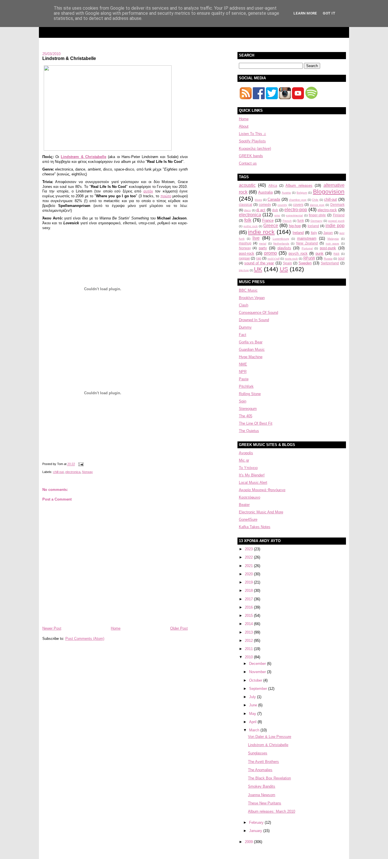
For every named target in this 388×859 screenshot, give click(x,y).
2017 (249, 599)
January (256, 831)
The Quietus (249, 431)
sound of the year (259, 263)
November (258, 672)
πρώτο (165, 196)
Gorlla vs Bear (250, 342)
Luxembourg (281, 238)
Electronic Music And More (261, 512)
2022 (249, 557)
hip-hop (295, 226)
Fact (242, 335)
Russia (328, 258)
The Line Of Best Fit (255, 423)
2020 (249, 574)
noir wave (332, 243)
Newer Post (51, 628)
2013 (249, 632)
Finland (339, 215)
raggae (244, 258)
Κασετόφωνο (249, 497)
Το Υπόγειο (248, 468)
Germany (316, 220)
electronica (72, 472)
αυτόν (148, 191)
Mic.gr (244, 460)
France (268, 220)
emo (277, 215)
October (256, 680)
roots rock (291, 258)
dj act (260, 210)
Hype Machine (250, 357)
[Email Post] (80, 464)
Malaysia (333, 238)
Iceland (313, 226)
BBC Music (248, 290)
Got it (329, 13)
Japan (328, 233)
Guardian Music (252, 349)
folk (247, 220)
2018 (249, 590)
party (263, 248)
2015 (249, 615)
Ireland (298, 233)
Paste (244, 379)
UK (258, 269)
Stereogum (248, 408)
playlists (284, 248)
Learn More (305, 13)
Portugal (307, 248)
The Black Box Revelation (269, 778)
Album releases (298, 185)
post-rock (246, 253)
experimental (294, 215)
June (253, 705)
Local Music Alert (253, 482)
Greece (270, 225)
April (253, 722)
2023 (249, 549)
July (253, 697)
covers (298, 204)
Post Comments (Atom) (84, 638)
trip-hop (244, 270)
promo (270, 253)
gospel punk (336, 220)
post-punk (328, 248)
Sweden (305, 263)
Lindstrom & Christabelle (69, 58)
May (253, 713)
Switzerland (330, 263)
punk (320, 253)
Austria (286, 192)
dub (275, 210)
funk (300, 220)
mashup (245, 243)
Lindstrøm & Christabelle (83, 157)
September (258, 688)
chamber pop (297, 199)
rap (258, 258)
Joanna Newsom (261, 795)
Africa (272, 185)
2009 (249, 842)
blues (258, 199)
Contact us (248, 163)
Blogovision (329, 191)
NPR (243, 372)
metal (262, 243)
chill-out (58, 472)
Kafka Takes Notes (254, 527)
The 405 (245, 416)
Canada (274, 199)
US (284, 269)
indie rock (261, 232)
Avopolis (246, 453)
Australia (265, 192)
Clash (243, 305)
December (258, 663)
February (257, 822)
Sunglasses (257, 753)
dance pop (317, 204)
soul (341, 258)
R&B (336, 253)
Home (115, 628)
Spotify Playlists (252, 141)
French (287, 220)
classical (245, 204)
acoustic (247, 185)
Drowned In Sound (254, 320)
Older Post (179, 628)
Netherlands (281, 243)
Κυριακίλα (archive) (255, 148)
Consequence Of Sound (258, 312)
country (282, 204)
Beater (244, 505)
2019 (249, 582)
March (254, 730)
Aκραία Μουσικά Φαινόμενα (262, 490)
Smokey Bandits (261, 786)
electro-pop (295, 209)
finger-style (317, 215)
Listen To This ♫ (252, 134)
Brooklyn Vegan (252, 298)
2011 (249, 649)
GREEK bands (251, 156)
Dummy (245, 327)
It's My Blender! (252, 475)
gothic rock (250, 226)
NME (243, 364)
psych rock (298, 253)
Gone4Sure (248, 519)
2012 (249, 640)
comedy (265, 204)
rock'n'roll (273, 258)
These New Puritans (264, 803)
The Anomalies (260, 770)
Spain (287, 263)
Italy (314, 233)
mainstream (306, 238)
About (244, 126)
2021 (249, 566)
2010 (249, 657)
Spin (242, 401)
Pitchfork (246, 386)
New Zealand (307, 243)
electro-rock (327, 210)
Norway (87, 472)
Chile (315, 199)
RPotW (309, 258)
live (256, 238)
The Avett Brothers (263, 762)
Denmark (337, 204)
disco (247, 210)
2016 (249, 607)
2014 (249, 624)
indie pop (335, 225)
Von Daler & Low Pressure (269, 736)
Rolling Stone (250, 394)
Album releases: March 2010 (271, 811)
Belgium (302, 192)
